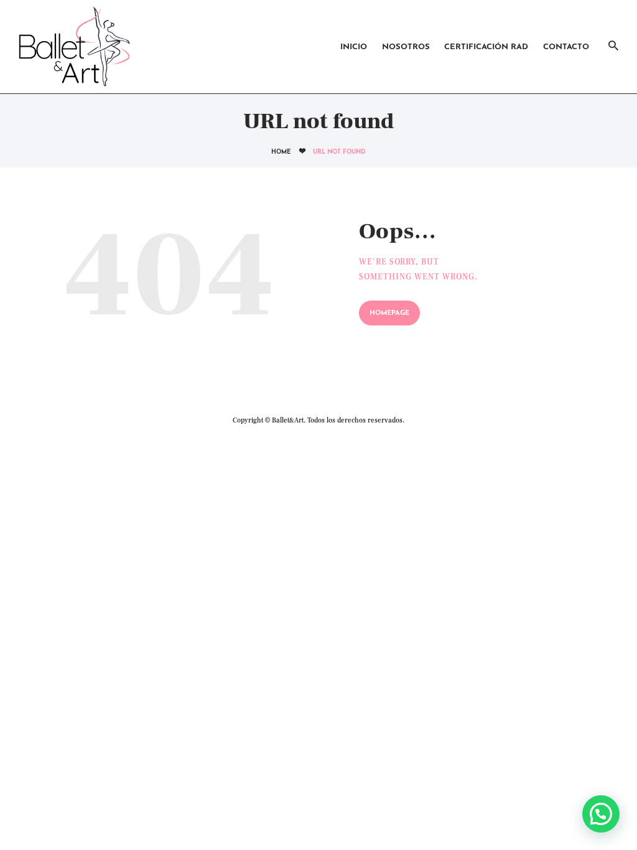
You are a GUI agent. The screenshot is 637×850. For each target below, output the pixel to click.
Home (281, 152)
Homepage (389, 313)
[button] (601, 814)
